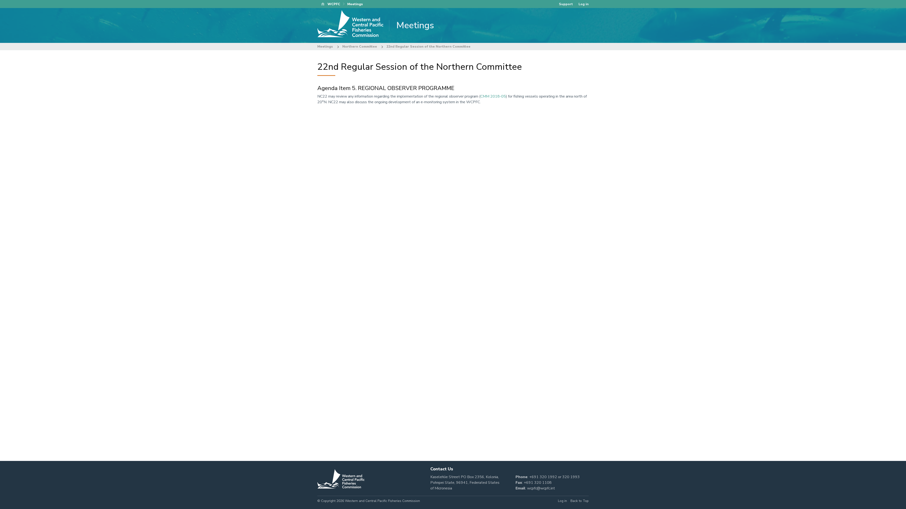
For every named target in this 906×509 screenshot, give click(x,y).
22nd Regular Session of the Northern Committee (428, 46)
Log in (584, 4)
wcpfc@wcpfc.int (541, 488)
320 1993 (571, 477)
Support (566, 4)
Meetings (325, 46)
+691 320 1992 (543, 477)
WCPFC (333, 4)
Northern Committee (359, 46)
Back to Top (579, 501)
